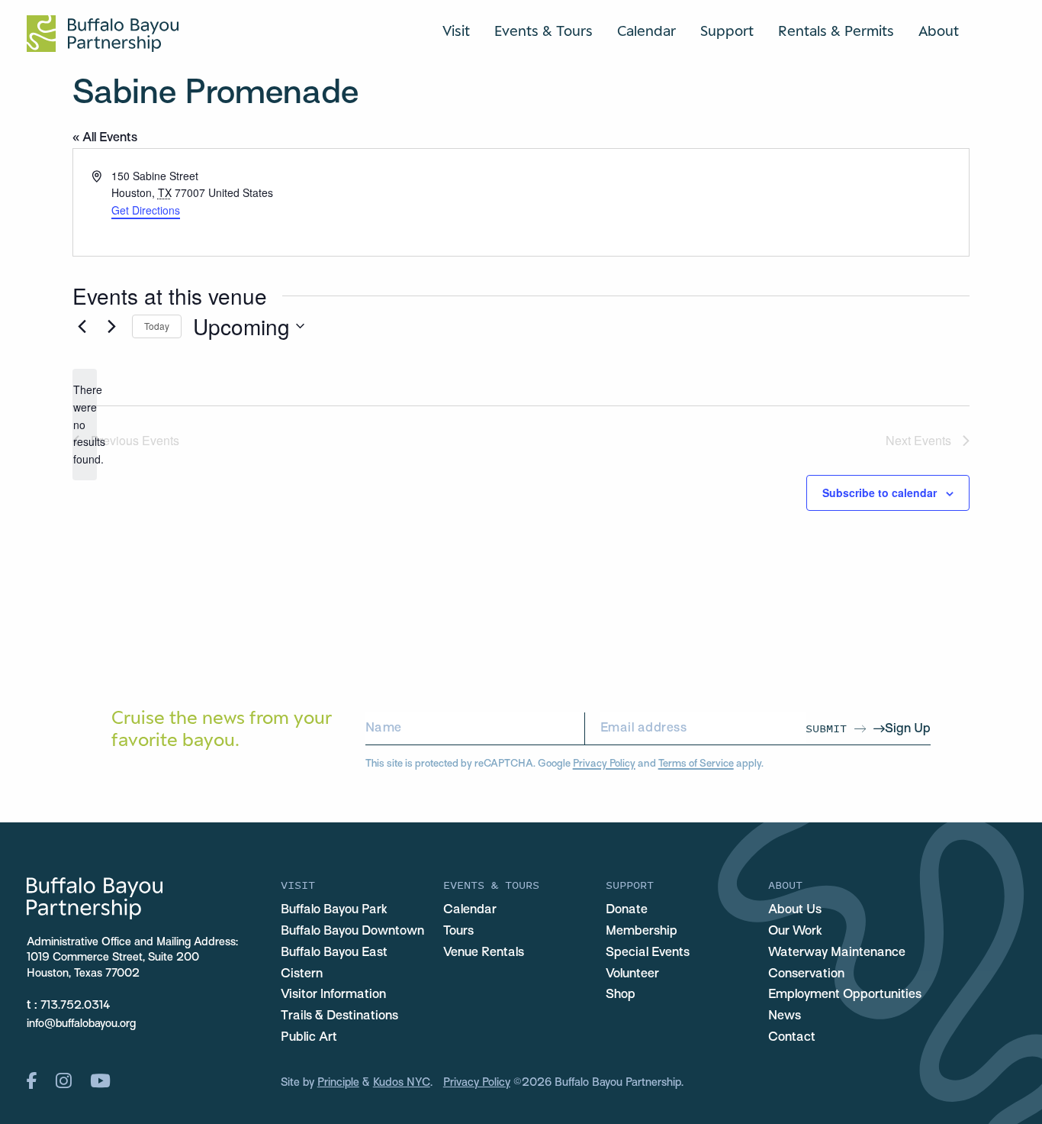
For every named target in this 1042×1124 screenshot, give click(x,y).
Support (727, 30)
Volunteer (632, 974)
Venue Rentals (483, 953)
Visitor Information (333, 995)
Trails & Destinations (339, 1016)
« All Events (104, 138)
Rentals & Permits (836, 30)
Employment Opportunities (844, 995)
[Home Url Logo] (102, 33)
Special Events (648, 953)
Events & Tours (543, 30)
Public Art (309, 1038)
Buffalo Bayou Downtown (352, 931)
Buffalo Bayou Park (334, 910)
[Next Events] (111, 326)
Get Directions (145, 210)
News (784, 1016)
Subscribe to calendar (879, 492)
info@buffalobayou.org (81, 1024)
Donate (627, 910)
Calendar (646, 30)
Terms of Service (696, 764)
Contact (791, 1038)
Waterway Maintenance (836, 953)
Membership (641, 931)
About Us (795, 910)
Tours (458, 931)
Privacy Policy (604, 764)
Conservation (806, 974)
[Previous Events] (81, 326)
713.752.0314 (75, 1005)
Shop (620, 995)
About (938, 30)
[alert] (84, 424)
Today (156, 325)
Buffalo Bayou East (334, 953)
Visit (456, 30)
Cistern (302, 974)
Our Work (795, 931)
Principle (338, 1082)
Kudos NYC (401, 1082)
